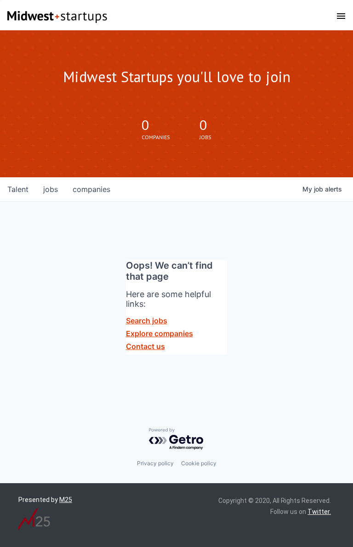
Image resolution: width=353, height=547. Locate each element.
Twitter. (319, 511)
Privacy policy (155, 463)
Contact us (145, 346)
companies (91, 189)
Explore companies (159, 333)
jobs (50, 189)
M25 (65, 499)
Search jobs (146, 320)
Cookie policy (198, 463)
